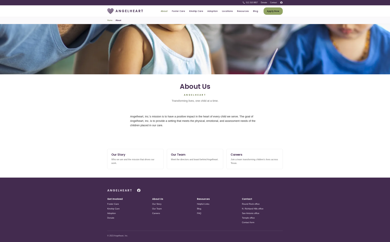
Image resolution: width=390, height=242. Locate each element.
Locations (227, 11)
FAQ (199, 213)
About (164, 11)
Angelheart (119, 190)
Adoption (212, 11)
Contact (273, 2)
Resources (243, 11)
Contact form (248, 222)
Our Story (156, 204)
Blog (255, 11)
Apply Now (273, 11)
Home (109, 20)
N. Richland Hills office (252, 208)
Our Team (157, 208)
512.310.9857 (252, 2)
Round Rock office (251, 204)
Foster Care (178, 11)
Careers (156, 213)
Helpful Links (203, 204)
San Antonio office (250, 213)
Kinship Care (196, 11)
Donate (264, 2)
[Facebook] (281, 2)
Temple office (248, 218)
